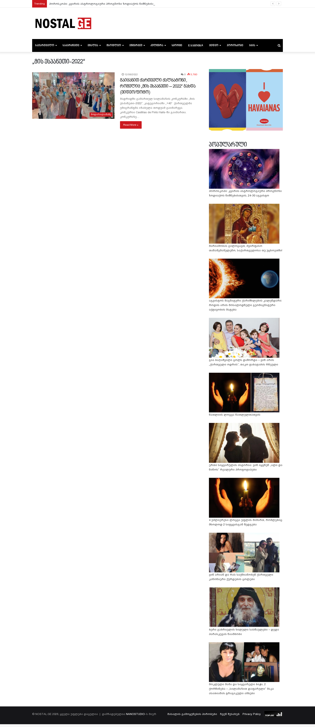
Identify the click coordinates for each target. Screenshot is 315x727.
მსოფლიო (113, 45)
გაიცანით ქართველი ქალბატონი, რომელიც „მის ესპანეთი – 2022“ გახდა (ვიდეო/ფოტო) (158, 86)
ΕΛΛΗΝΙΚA (195, 45)
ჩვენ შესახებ (230, 714)
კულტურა (157, 45)
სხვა (252, 45)
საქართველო (44, 45)
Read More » (130, 124)
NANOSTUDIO (135, 714)
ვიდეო (213, 45)
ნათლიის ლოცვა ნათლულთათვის (234, 414)
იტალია (93, 45)
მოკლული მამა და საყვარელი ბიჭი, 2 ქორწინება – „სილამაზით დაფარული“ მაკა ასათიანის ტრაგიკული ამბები (241, 689)
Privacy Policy (252, 714)
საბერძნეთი (71, 45)
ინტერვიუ (135, 45)
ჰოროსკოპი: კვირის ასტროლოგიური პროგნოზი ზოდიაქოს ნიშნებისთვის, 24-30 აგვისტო (116, 3)
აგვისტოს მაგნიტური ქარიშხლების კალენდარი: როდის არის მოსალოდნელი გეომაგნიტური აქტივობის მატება (245, 305)
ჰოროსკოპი (235, 45)
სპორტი (177, 45)
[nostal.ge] (63, 23)
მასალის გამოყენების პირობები (192, 714)
